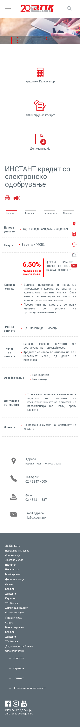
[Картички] (40, 598)
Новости (18, 658)
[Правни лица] (40, 618)
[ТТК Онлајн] (40, 603)
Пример (67, 213)
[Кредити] (40, 589)
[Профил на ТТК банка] (40, 551)
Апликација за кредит (40, 115)
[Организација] (40, 555)
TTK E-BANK (69, 39)
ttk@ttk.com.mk (35, 517)
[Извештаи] (40, 565)
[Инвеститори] (40, 569)
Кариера (18, 668)
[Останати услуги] (40, 612)
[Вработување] (40, 574)
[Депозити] (40, 594)
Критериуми (49, 213)
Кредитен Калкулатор (40, 81)
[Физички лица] (40, 579)
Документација (40, 148)
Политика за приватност (29, 688)
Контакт (18, 678)
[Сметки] (40, 584)
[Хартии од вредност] (40, 608)
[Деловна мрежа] (40, 560)
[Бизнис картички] (40, 627)
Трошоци (30, 213)
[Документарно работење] (40, 646)
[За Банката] (40, 546)
